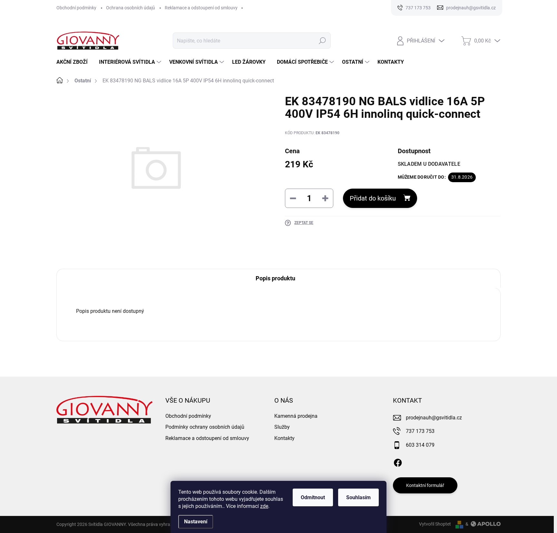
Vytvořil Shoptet (435, 524)
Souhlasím (358, 497)
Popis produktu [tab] (275, 278)
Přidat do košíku (373, 198)
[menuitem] (74, 62)
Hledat (322, 40)
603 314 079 (420, 445)
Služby (282, 427)
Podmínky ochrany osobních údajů (204, 427)
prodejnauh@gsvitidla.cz (434, 418)
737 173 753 (420, 431)
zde (264, 506)
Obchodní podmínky (76, 7)
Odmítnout (313, 497)
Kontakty (284, 438)
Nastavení (195, 522)
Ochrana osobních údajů (130, 7)
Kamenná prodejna (296, 416)
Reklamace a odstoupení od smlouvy (201, 7)
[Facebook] (398, 461)
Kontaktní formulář (425, 485)
